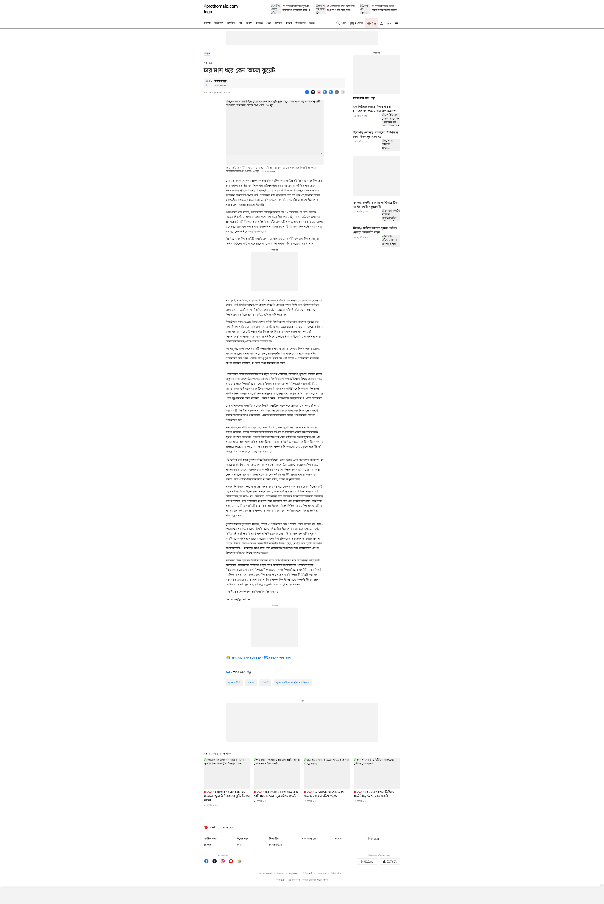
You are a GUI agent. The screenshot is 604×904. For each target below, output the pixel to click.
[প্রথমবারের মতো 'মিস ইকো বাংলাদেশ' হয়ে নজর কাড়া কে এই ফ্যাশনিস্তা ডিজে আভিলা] (321, 9)
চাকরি (289, 23)
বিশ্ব (240, 23)
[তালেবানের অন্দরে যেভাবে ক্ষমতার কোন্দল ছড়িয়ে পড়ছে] (327, 773)
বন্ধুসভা (338, 839)
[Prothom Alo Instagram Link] (224, 862)
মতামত (259, 23)
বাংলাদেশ (218, 23)
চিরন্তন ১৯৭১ (373, 839)
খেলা (268, 23)
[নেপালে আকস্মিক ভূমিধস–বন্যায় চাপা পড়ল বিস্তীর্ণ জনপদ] (276, 9)
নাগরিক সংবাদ (210, 839)
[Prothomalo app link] (367, 862)
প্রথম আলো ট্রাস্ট (309, 839)
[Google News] (239, 861)
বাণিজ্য (249, 23)
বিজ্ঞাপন (280, 873)
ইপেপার (207, 845)
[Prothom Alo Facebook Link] (208, 862)
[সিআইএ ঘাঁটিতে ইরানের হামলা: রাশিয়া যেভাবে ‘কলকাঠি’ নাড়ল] (391, 241)
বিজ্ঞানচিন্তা (274, 839)
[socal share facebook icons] (307, 94)
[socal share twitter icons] (313, 94)
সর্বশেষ (207, 23)
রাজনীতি (231, 23)
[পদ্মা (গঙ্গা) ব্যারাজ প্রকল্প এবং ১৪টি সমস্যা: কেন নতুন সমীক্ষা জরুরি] (277, 773)
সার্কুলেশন (293, 873)
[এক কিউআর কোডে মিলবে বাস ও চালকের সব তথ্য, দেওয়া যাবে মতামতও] (391, 119)
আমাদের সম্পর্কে (265, 873)
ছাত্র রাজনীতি (234, 682)
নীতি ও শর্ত (307, 873)
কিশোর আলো (243, 839)
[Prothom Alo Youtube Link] (232, 862)
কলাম (207, 54)
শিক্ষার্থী (265, 682)
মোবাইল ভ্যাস (275, 845)
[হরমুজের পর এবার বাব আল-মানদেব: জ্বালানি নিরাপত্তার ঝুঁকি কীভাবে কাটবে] (227, 773)
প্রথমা (239, 845)
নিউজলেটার (336, 873)
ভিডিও (312, 23)
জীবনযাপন (301, 23)
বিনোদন (278, 23)
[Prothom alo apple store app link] (389, 862)
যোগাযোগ (321, 873)
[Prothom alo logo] (219, 828)
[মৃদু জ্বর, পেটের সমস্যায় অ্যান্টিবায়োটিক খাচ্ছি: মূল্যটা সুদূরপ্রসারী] (391, 215)
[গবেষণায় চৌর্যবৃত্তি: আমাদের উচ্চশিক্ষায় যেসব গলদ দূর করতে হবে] (391, 145)
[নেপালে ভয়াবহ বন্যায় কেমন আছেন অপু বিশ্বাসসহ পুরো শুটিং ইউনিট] (365, 9)
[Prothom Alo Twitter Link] (216, 862)
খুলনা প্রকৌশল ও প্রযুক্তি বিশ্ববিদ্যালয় (292, 682)
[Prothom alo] (225, 9)
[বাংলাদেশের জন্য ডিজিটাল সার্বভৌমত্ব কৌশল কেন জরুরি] (377, 773)
